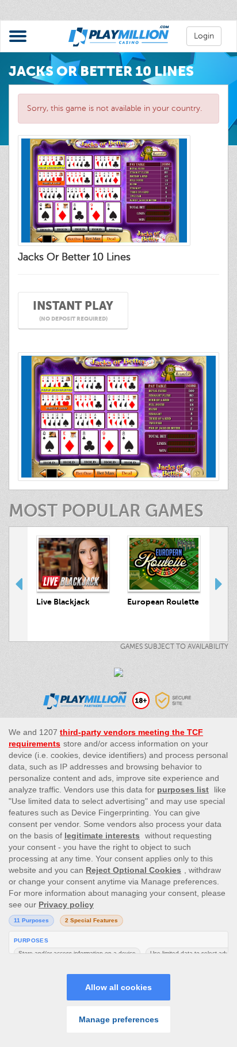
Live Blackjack (63, 601)
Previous (18, 584)
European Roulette (163, 601)
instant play (73, 310)
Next (218, 584)
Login (204, 36)
